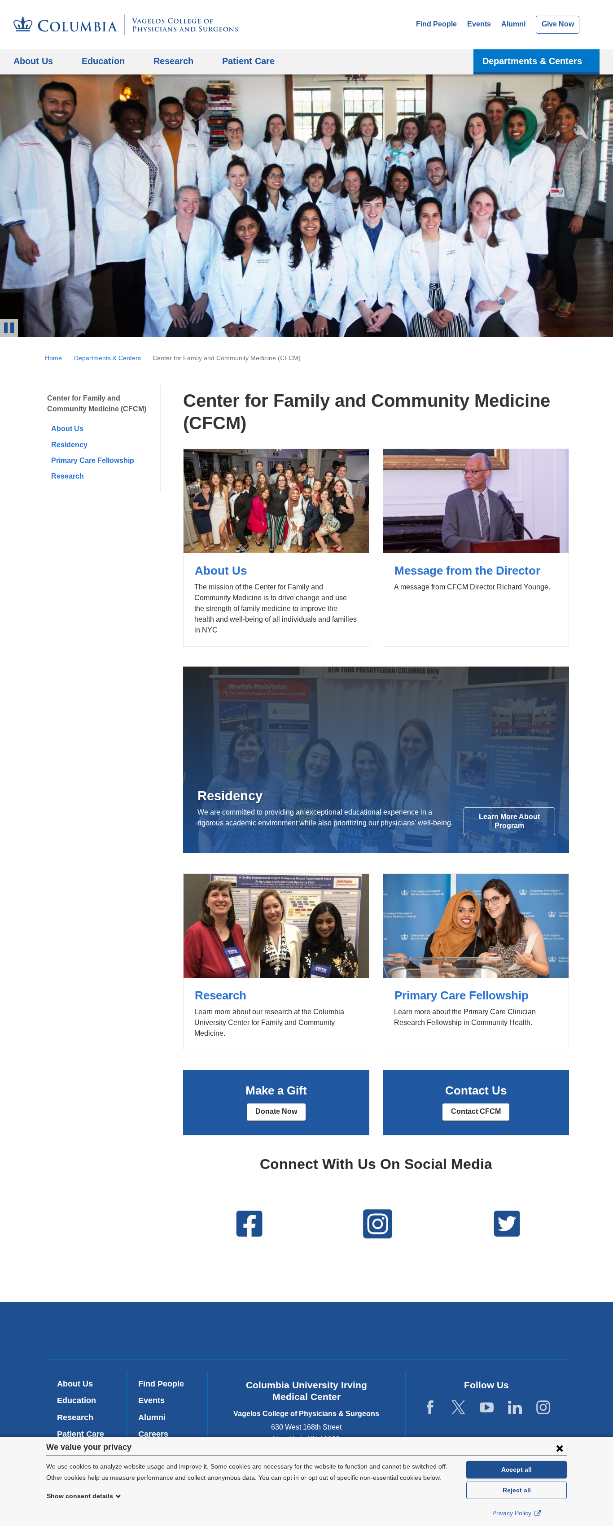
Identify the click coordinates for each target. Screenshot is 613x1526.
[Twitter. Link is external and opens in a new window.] (458, 1407)
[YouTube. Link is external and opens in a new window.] (486, 1407)
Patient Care (248, 61)
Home (53, 358)
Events (479, 24)
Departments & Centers (107, 358)
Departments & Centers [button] (532, 61)
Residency (69, 445)
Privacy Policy (512, 1513)
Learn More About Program (509, 821)
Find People (436, 24)
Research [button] (173, 61)
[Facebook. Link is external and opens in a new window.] (430, 1407)
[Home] (125, 24)
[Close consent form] (559, 1448)
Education (76, 1400)
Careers (153, 1434)
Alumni (513, 24)
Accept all (516, 1469)
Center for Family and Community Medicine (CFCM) (96, 403)
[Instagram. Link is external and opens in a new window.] (543, 1407)
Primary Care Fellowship (92, 460)
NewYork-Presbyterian (307, 1332)
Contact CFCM (476, 1111)
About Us (67, 428)
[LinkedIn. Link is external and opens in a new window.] (515, 1407)
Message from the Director (476, 547)
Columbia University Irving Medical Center (184, 1330)
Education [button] (103, 61)
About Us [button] (33, 61)
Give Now (558, 24)
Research (67, 476)
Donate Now (276, 1111)
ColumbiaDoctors (436, 1330)
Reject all (517, 1490)
